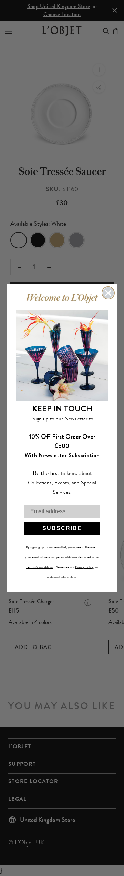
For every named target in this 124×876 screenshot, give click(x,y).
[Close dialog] (108, 293)
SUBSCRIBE (62, 528)
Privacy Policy (84, 567)
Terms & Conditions (39, 567)
